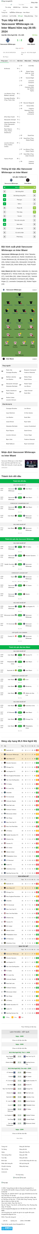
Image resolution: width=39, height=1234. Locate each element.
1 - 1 (19, 1056)
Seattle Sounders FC (9, 565)
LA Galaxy (9, 830)
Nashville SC (10, 670)
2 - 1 (19, 1062)
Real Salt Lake (10, 805)
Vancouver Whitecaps (7, 44)
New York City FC (11, 822)
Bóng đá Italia (23, 1157)
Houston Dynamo (31, 555)
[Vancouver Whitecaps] (8, 42)
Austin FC (9, 864)
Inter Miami (31, 44)
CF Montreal (10, 712)
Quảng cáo (14, 1220)
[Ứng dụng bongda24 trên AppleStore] (23, 1177)
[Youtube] (26, 1217)
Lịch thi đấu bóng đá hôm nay (28, 1160)
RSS (2, 1217)
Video (3, 1152)
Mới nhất (4, 4)
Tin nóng (8, 7)
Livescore (4, 1172)
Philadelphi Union (30, 1105)
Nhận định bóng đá (6, 1163)
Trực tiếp (4, 1157)
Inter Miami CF (10, 758)
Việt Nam (25, 7)
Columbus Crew (30, 705)
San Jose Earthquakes (12, 780)
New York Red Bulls (12, 826)
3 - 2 (19, 1097)
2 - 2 (19, 1072)
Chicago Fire (29, 719)
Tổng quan (4, 60)
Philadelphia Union (10, 662)
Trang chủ (4, 1146)
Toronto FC (29, 655)
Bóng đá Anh (23, 1149)
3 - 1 (19, 1076)
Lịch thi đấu (13, 16)
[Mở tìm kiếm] (35, 5)
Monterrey (28, 686)
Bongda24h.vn (20, 1224)
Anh (31, 7)
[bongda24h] (2, 7)
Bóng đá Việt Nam (25, 1146)
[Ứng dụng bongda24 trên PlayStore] (16, 1177)
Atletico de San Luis (30, 694)
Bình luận (4, 1160)
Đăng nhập (34, 2)
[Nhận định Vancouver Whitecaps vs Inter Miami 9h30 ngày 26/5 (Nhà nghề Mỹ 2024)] (31, 464)
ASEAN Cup (16, 7)
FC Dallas (28, 547)
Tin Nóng (4, 1149)
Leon (27, 679)
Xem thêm (19, 1138)
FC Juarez (29, 585)
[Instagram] (22, 1217)
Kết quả (20, 16)
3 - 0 (19, 1119)
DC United (9, 847)
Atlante (28, 594)
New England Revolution (13, 775)
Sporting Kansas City (12, 873)
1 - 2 (19, 1084)
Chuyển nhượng (6, 1166)
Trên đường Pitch (6, 1155)
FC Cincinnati (10, 624)
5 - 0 (19, 1109)
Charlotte (9, 792)
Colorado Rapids (11, 801)
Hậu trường (4, 1169)
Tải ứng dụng (19, 1174)
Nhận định (28, 60)
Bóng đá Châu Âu (25, 1152)
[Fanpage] (18, 1217)
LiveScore (5, 16)
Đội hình (20, 60)
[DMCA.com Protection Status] (6, 1230)
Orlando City (9, 839)
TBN (36, 7)
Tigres (12, 576)
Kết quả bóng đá (24, 1163)
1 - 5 (19, 1123)
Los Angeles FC (30, 606)
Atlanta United (10, 852)
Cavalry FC (11, 636)
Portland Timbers (11, 809)
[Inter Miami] (31, 42)
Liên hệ (5, 1220)
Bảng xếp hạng (28, 16)
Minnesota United (9, 615)
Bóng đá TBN (23, 1155)
